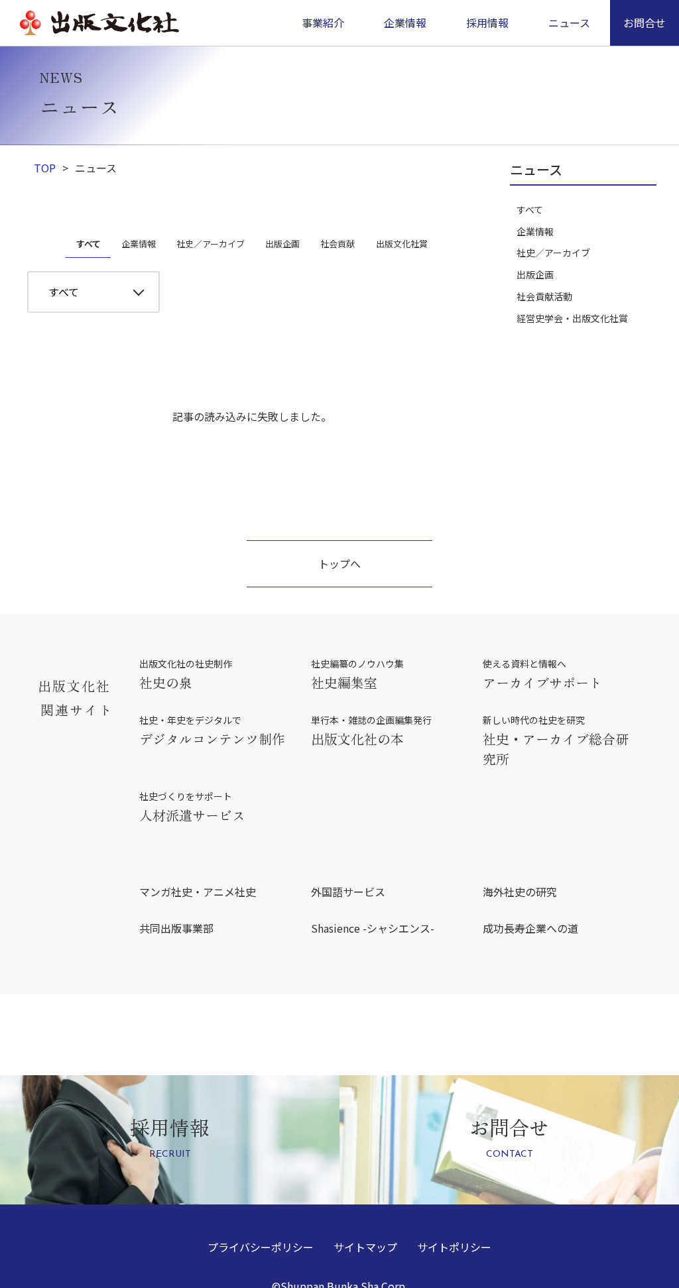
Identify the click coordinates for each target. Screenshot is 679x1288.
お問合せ (644, 22)
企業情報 (138, 243)
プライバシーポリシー (261, 1247)
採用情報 (487, 22)
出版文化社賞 (402, 243)
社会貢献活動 (544, 296)
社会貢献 (337, 243)
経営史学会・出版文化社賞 (572, 318)
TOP (45, 168)
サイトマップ (365, 1247)
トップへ (339, 563)
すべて (88, 243)
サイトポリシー (454, 1247)
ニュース (569, 22)
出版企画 (282, 243)
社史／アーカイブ (210, 243)
